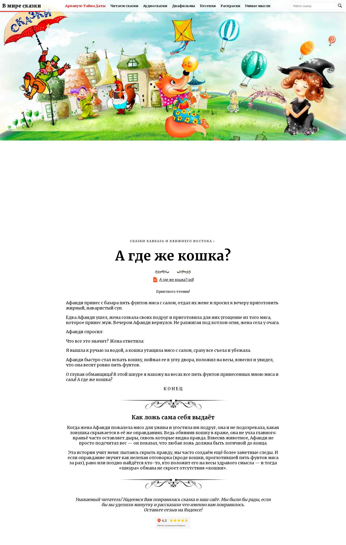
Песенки (208, 6)
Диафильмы (183, 6)
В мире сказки (21, 6)
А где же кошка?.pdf (176, 280)
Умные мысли (257, 6)
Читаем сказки (124, 6)
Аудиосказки (155, 6)
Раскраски (230, 6)
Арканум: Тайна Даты (85, 6)
